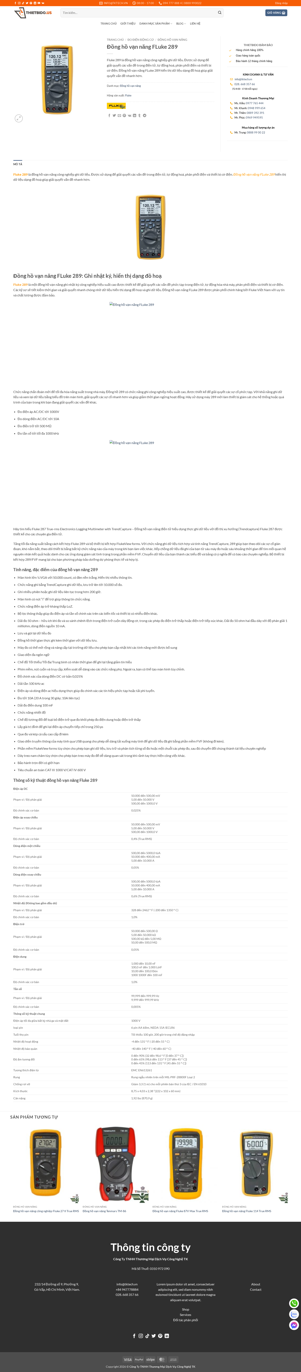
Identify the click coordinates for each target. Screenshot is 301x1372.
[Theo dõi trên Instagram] (19, 3)
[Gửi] (219, 12)
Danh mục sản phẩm (154, 23)
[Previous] (13, 1172)
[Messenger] (294, 1325)
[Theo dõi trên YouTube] (39, 3)
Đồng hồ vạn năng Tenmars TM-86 (104, 1211)
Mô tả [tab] (17, 164)
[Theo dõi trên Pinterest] (31, 3)
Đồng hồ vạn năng (172, 39)
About (255, 1284)
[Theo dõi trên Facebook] (15, 3)
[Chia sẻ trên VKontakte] (129, 116)
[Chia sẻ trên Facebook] (109, 116)
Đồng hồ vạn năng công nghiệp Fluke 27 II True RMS (46, 1211)
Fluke (128, 95)
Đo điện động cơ (141, 39)
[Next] (288, 1172)
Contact (255, 1289)
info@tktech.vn (243, 79)
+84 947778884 (127, 1289)
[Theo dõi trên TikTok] (23, 3)
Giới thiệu (128, 23)
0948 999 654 (256, 108)
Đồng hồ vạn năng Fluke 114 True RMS (246, 1211)
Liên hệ (195, 23)
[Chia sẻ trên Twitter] (114, 116)
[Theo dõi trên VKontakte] (43, 3)
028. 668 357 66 (244, 84)
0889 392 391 (255, 112)
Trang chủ (109, 23)
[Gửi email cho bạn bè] (119, 116)
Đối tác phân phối (185, 1320)
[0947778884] (294, 1303)
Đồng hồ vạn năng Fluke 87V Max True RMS (180, 1211)
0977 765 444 (255, 103)
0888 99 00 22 (256, 132)
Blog (179, 23)
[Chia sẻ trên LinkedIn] (134, 116)
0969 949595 (254, 117)
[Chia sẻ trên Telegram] (144, 116)
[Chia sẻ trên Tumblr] (139, 116)
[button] (281, 3)
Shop (185, 1309)
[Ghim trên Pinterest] (124, 116)
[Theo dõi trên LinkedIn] (35, 3)
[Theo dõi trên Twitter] (27, 3)
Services (185, 1315)
